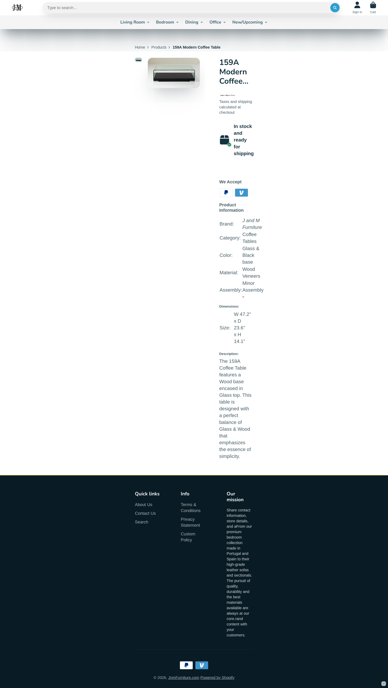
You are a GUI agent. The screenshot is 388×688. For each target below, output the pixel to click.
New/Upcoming (247, 22)
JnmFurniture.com (183, 677)
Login (222, 95)
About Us (143, 504)
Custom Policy (188, 537)
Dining (191, 22)
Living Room (132, 22)
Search (141, 522)
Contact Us (145, 513)
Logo (17, 7)
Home (140, 47)
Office (215, 22)
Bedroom (165, 22)
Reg (227, 95)
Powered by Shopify (217, 677)
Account (357, 8)
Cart (373, 8)
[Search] (335, 7)
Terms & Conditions (191, 507)
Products (159, 47)
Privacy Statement (190, 522)
